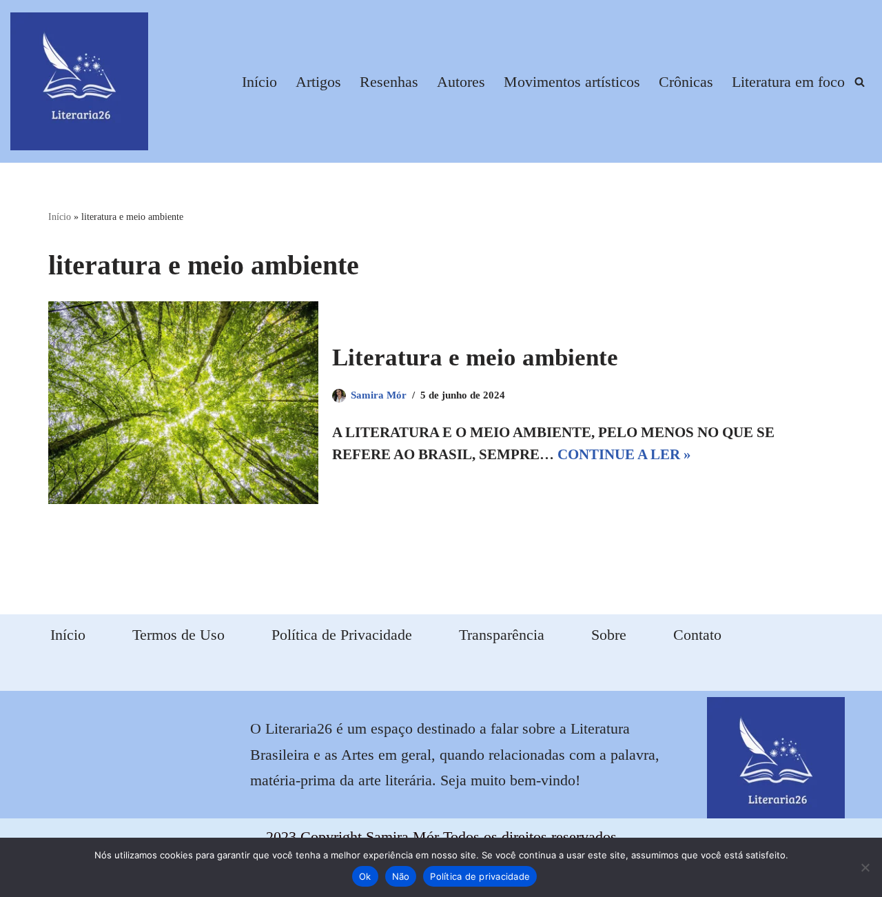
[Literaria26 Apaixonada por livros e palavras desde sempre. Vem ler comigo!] (79, 81)
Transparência (501, 634)
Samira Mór (379, 395)
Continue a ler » (624, 454)
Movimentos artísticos (572, 81)
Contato (697, 634)
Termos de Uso (178, 634)
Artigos (318, 81)
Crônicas (686, 81)
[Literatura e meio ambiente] (183, 402)
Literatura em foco (788, 81)
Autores (461, 81)
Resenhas (389, 81)
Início (259, 81)
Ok (365, 876)
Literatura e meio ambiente (475, 357)
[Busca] (859, 82)
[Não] (865, 867)
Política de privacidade (480, 876)
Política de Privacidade (341, 634)
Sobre (608, 634)
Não (401, 876)
